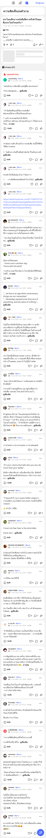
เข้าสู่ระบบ (40, 3)
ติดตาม (20, 79)
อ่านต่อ (12, 124)
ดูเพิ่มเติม (23, 91)
